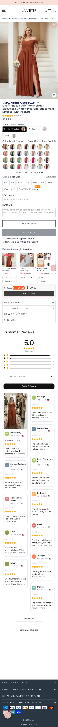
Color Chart (34, 141)
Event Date (8, 195)
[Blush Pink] (19, 147)
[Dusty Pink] (33, 153)
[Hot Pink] (19, 167)
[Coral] (5, 153)
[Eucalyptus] (19, 160)
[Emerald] (12, 160)
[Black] (12, 147)
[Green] (12, 167)
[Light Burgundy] (47, 167)
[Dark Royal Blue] (19, 153)
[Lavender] (33, 167)
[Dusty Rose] (47, 153)
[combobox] (51, 376)
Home (5, 18)
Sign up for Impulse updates (22, 702)
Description (12, 302)
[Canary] (40, 147)
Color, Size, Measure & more (22, 689)
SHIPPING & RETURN (16, 308)
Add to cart (29, 293)
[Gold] (40, 160)
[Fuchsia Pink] (33, 160)
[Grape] (47, 160)
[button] (11, 116)
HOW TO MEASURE (15, 314)
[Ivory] (26, 167)
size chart (11, 320)
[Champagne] (47, 147)
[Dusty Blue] (26, 153)
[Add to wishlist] (54, 25)
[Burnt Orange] (5, 147)
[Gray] (5, 167)
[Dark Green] (12, 153)
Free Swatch (49, 141)
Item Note (7, 205)
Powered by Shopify (29, 724)
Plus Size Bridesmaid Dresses (22, 18)
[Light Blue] (40, 167)
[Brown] (26, 147)
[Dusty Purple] (40, 153)
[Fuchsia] (26, 160)
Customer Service (14, 682)
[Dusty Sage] (5, 160)
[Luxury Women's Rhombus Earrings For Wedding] (27, 260)
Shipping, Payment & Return (21, 696)
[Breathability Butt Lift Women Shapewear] (44, 260)
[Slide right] (53, 268)
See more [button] (20, 453)
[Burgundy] (33, 147)
